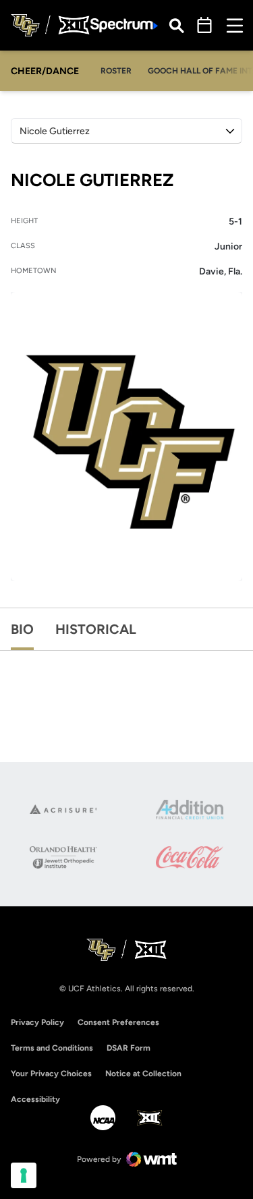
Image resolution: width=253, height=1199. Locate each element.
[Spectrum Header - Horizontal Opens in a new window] (124, 25)
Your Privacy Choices (51, 1073)
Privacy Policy (37, 1022)
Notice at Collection (143, 1073)
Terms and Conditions (52, 1048)
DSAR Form (128, 1048)
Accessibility (35, 1099)
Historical (95, 629)
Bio (22, 629)
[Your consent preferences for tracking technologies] (23, 1175)
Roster (116, 71)
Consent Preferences (118, 1022)
